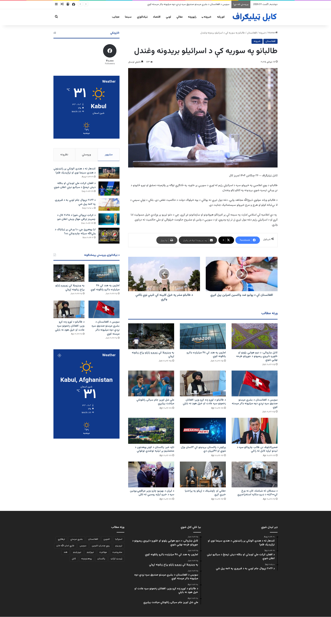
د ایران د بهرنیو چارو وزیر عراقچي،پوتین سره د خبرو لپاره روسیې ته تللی (152, 493)
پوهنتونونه (86, 558)
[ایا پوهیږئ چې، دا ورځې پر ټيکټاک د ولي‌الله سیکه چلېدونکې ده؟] (109, 236)
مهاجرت (103, 552)
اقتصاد (157, 17)
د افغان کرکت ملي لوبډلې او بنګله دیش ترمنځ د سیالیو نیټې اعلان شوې (75, 185)
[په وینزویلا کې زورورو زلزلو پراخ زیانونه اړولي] (151, 336)
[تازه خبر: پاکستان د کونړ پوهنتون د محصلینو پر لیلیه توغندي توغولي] (151, 431)
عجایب (116, 17)
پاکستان (101, 558)
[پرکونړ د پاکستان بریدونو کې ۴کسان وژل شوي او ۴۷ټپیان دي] (203, 431)
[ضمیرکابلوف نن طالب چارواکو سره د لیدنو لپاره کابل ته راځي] (255, 431)
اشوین (106, 539)
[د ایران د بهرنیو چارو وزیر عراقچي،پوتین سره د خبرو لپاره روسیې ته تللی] (151, 474)
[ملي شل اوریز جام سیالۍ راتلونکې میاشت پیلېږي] (151, 383)
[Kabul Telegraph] (254, 17)
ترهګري (61, 539)
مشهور (109, 154)
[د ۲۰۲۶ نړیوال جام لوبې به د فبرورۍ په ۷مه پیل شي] (109, 204)
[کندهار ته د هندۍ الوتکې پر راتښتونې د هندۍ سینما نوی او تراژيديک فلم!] (109, 173)
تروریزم (118, 545)
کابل (74, 558)
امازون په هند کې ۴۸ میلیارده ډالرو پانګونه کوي (206, 354)
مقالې (179, 17)
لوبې (168, 17)
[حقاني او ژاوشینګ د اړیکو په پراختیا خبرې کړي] (203, 474)
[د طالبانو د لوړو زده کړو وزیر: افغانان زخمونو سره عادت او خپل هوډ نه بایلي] (203, 383)
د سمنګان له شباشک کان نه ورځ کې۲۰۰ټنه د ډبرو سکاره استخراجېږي (257, 493)
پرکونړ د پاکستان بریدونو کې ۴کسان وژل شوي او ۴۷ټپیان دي (203, 449)
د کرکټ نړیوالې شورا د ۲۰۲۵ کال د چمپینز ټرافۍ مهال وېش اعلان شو (76, 217)
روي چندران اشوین (101, 545)
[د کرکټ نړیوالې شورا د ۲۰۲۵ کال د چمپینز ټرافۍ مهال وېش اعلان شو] (109, 219)
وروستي (86, 154)
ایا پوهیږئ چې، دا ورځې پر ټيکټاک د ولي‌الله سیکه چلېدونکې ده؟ (75, 232)
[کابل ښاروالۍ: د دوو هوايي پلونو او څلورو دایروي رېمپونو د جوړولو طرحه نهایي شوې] (255, 336)
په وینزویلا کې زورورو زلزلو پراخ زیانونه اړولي (153, 354)
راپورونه (192, 17)
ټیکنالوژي (142, 17)
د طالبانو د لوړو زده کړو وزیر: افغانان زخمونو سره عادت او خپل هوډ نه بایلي (204, 402)
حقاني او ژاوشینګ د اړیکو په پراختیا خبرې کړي (205, 493)
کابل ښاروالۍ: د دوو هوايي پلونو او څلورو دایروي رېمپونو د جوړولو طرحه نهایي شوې (257, 356)
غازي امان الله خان (65, 545)
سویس (83, 545)
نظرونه (64, 154)
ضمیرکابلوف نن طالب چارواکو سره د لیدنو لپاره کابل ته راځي (257, 449)
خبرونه (207, 17)
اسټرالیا (118, 539)
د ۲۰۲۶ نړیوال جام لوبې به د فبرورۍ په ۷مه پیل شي (75, 202)
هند (65, 552)
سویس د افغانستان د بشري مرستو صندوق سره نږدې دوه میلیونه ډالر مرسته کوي (188, 4)
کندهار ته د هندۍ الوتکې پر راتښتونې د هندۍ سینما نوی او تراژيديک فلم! (74, 171)
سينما (128, 17)
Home (271, 33)
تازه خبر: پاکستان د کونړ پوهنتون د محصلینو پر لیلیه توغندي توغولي (154, 449)
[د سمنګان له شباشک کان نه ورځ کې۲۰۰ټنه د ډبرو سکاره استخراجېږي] (255, 474)
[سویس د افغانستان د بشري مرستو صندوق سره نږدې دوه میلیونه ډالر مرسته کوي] (255, 383)
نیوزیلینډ (77, 552)
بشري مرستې (76, 539)
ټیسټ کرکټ (116, 558)
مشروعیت (117, 552)
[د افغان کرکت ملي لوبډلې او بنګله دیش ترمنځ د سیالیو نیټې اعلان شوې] (109, 188)
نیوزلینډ (90, 552)
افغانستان (252, 33)
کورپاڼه (221, 17)
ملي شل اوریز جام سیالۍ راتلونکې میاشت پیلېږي (155, 402)
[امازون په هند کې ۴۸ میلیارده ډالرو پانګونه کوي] (203, 336)
